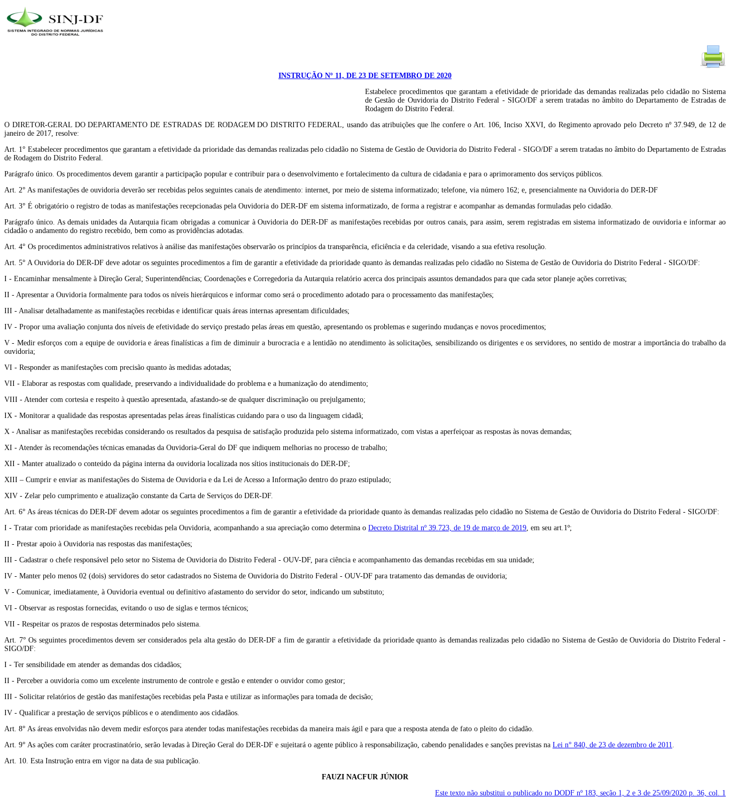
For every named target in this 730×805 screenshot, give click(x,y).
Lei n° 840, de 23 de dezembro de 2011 (612, 745)
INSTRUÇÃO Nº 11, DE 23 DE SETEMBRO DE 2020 (365, 76)
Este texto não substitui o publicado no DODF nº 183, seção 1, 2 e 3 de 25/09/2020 (580, 793)
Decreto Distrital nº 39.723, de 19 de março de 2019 (447, 528)
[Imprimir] (713, 67)
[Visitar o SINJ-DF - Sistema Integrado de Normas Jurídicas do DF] (56, 39)
